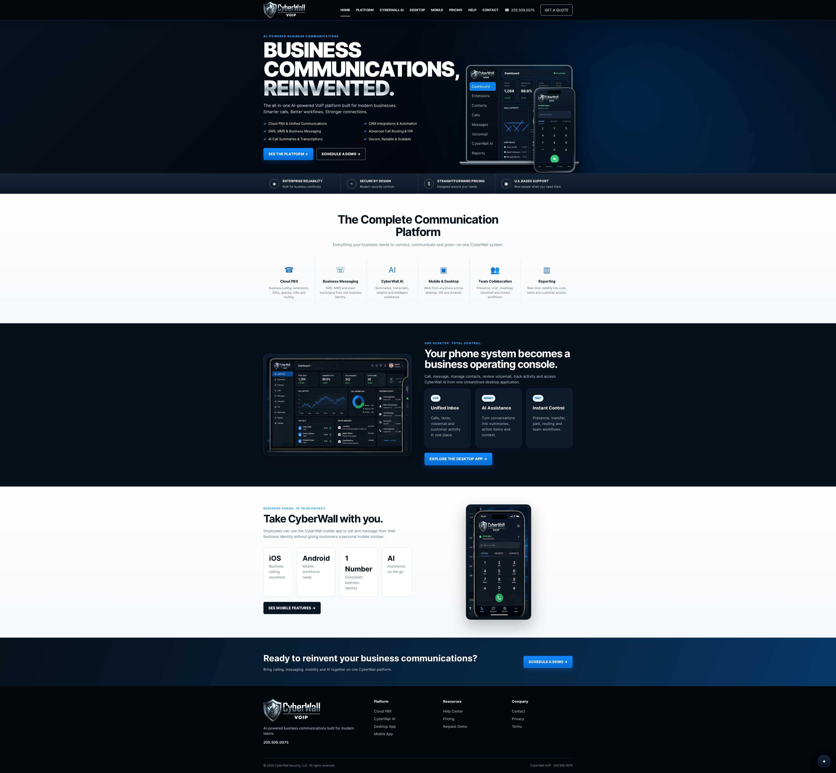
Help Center (453, 711)
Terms (517, 726)
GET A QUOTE (556, 10)
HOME (345, 10)
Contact (518, 711)
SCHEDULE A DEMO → (341, 154)
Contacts (479, 105)
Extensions (481, 96)
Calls (476, 115)
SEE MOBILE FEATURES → (292, 608)
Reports (478, 153)
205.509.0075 (522, 10)
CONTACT (490, 10)
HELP (472, 10)
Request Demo (455, 726)
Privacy (518, 719)
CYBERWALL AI (392, 10)
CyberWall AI (482, 143)
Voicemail (480, 134)
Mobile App (383, 734)
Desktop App (385, 726)
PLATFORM (365, 10)
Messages (480, 124)
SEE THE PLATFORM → (288, 154)
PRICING (455, 10)
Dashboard (481, 86)
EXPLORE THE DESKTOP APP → (458, 459)
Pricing (448, 719)
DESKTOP (417, 10)
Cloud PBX (382, 711)
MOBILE (437, 10)
